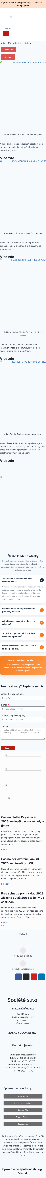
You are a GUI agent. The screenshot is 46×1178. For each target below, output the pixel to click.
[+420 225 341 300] (23, 950)
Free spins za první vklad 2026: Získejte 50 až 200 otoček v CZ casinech (22, 898)
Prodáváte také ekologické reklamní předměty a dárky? (22, 610)
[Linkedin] (41, 976)
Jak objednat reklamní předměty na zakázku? (22, 622)
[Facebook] (18, 976)
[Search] (6, 33)
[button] (42, 16)
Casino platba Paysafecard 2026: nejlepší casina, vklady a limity (22, 821)
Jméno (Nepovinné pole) (12, 694)
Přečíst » (5, 849)
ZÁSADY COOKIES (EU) (23, 1032)
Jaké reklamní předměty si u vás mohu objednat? (22, 580)
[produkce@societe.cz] (23, 963)
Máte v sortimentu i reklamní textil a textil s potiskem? (22, 647)
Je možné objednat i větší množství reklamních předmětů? (22, 635)
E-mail (4, 705)
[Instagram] (26, 976)
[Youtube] (34, 976)
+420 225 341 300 (23, 956)
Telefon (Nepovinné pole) (13, 715)
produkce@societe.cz (23, 969)
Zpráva (4, 726)
